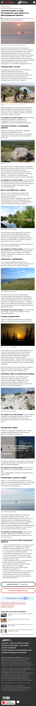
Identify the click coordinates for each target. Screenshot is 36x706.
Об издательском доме (9, 645)
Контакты (5, 643)
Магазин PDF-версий (8, 648)
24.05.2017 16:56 (5, 7)
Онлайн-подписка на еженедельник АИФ (16, 650)
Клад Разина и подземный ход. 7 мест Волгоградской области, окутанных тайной (17, 448)
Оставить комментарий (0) (18, 590)
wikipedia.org (7, 347)
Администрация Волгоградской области (13, 45)
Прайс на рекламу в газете (19, 643)
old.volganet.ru (8, 163)
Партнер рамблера (16, 697)
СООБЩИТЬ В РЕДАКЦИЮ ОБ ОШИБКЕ (13, 652)
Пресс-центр (24, 645)
